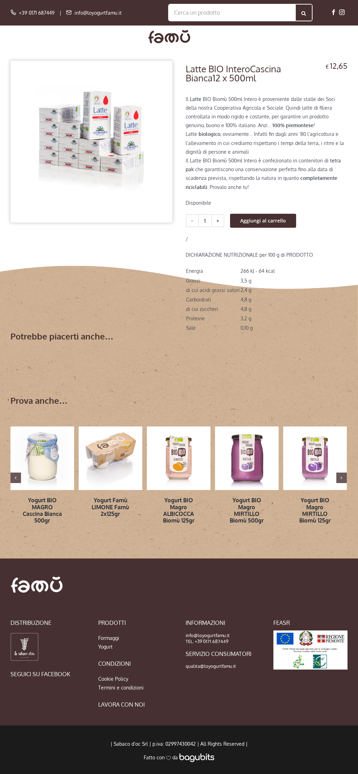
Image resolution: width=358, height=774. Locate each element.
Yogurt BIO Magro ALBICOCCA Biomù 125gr (178, 510)
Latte (195, 99)
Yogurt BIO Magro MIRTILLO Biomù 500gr (247, 510)
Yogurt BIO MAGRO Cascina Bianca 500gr (42, 510)
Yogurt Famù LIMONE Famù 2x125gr (110, 507)
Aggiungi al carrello (263, 220)
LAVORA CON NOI (121, 704)
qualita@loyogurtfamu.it (211, 666)
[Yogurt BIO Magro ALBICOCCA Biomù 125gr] (178, 458)
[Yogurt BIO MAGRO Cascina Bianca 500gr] (42, 458)
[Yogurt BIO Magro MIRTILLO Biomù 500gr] (247, 458)
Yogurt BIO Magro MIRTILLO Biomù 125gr (315, 510)
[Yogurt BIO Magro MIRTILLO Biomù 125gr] (315, 458)
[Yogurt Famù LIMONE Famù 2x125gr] (110, 458)
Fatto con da (161, 757)
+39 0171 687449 (37, 13)
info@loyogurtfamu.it (98, 13)
